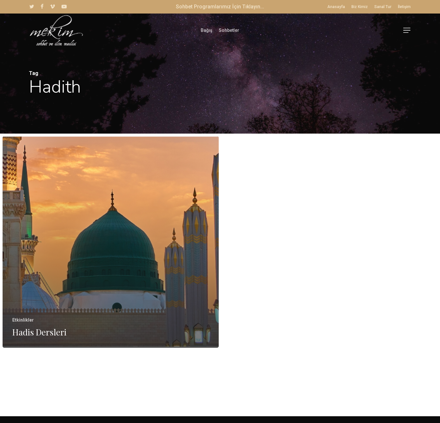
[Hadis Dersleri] (111, 242)
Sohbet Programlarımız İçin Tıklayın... (220, 7)
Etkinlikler (23, 320)
